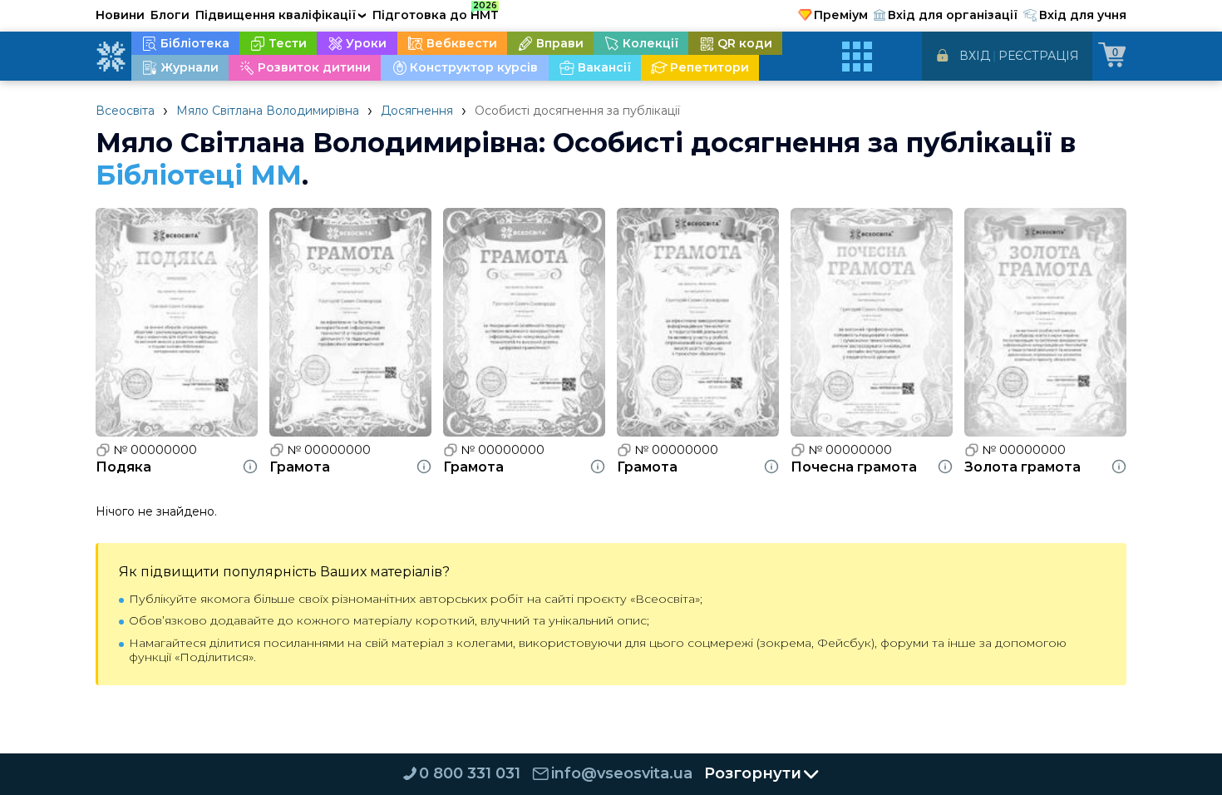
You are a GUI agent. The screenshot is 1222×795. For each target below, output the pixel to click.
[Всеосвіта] (111, 57)
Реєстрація (1038, 55)
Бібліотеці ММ (199, 175)
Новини (120, 14)
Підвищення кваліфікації (281, 14)
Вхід (974, 55)
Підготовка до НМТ (435, 12)
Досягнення (417, 110)
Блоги (170, 14)
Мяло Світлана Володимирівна (267, 110)
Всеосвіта (125, 110)
